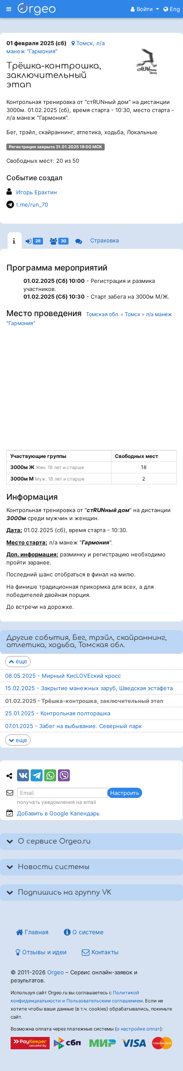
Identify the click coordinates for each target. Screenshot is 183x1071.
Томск (132, 314)
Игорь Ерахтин (36, 192)
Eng (174, 9)
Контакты (104, 952)
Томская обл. (102, 314)
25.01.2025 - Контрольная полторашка (57, 713)
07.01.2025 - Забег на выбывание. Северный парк (73, 726)
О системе (87, 932)
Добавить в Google (58, 813)
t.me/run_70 (32, 204)
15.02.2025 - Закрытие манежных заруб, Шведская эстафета (89, 688)
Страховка (104, 240)
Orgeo (55, 972)
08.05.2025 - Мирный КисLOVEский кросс (63, 675)
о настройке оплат (138, 1029)
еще (20, 661)
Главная (36, 932)
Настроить (124, 792)
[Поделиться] (23, 775)
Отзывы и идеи (43, 952)
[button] (145, 9)
